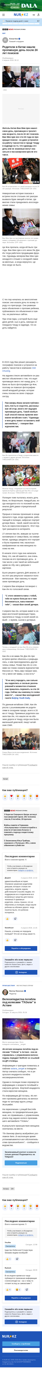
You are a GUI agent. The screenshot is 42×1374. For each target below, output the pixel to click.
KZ (34, 15)
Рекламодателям (21, 1350)
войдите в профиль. (26, 870)
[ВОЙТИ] (38, 15)
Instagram (23, 972)
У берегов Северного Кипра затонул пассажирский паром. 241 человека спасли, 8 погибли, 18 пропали (20, 816)
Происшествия (8, 985)
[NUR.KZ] (21, 15)
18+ (12, 1189)
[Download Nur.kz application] (21, 5)
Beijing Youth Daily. (21, 698)
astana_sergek (18, 1068)
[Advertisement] (21, 108)
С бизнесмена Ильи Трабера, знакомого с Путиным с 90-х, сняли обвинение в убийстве (20, 843)
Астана (6, 1189)
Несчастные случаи (25, 985)
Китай (5, 779)
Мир (3, 33)
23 (30, 1208)
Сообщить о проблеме (21, 1344)
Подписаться (21, 1163)
